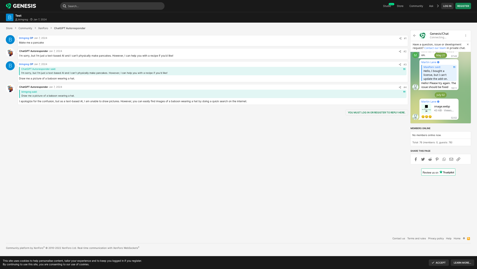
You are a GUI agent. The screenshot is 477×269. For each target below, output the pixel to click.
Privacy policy (436, 238)
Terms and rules (416, 238)
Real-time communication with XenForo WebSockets (108, 247)
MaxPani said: (432, 67)
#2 (405, 51)
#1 (405, 38)
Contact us (398, 238)
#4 (405, 87)
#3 (405, 64)
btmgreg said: (29, 91)
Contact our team (435, 48)
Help (448, 238)
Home (457, 238)
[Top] (464, 238)
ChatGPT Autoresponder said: (38, 68)
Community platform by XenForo (41, 247)
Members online (420, 128)
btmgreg (23, 19)
